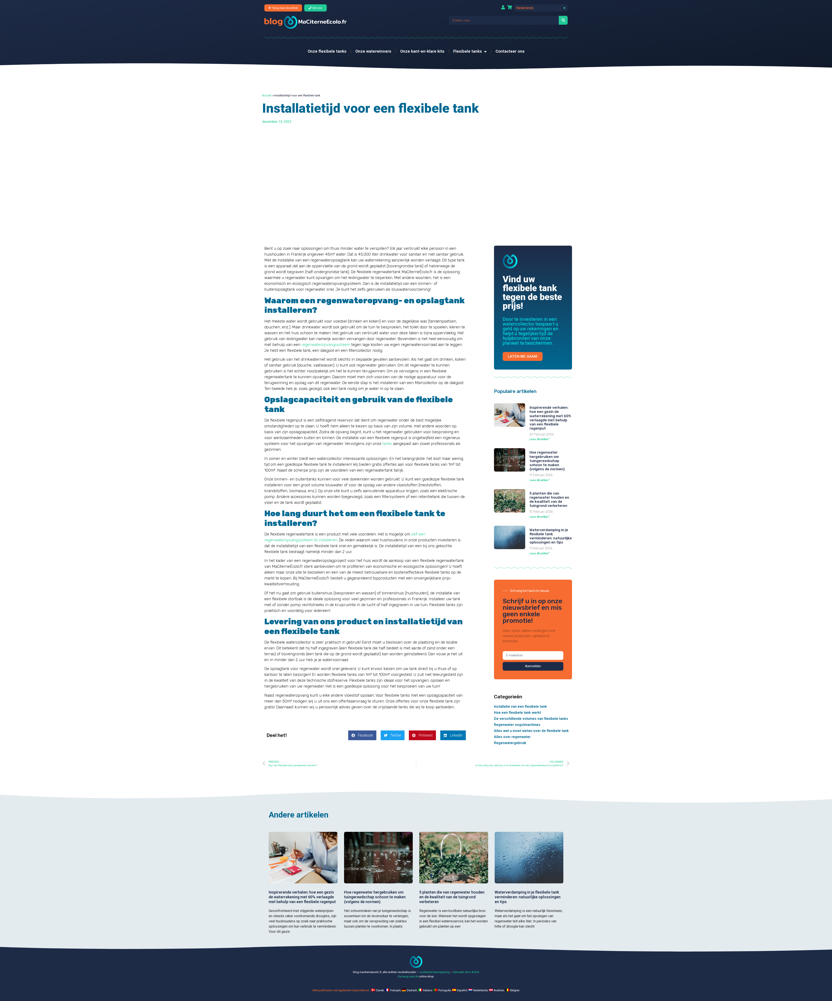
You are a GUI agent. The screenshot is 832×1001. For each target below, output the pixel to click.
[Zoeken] (563, 20)
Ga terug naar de (408, 976)
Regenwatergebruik (510, 743)
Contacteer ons (510, 51)
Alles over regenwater (512, 737)
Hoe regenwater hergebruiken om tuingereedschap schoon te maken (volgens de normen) (547, 460)
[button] (541, 7)
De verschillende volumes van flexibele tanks (531, 719)
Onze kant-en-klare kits (422, 51)
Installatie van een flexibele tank (520, 706)
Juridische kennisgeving (434, 972)
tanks (387, 443)
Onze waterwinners (373, 51)
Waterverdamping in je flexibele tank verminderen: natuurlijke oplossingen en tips (551, 536)
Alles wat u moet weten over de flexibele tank (531, 731)
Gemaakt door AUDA (466, 972)
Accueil (266, 95)
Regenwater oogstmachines (517, 725)
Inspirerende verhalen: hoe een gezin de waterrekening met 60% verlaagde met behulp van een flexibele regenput (550, 418)
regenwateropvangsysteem (325, 344)
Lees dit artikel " (540, 439)
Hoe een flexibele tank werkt (517, 713)
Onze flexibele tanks (327, 51)
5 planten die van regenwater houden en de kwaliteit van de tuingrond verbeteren (549, 499)
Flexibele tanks (467, 51)
